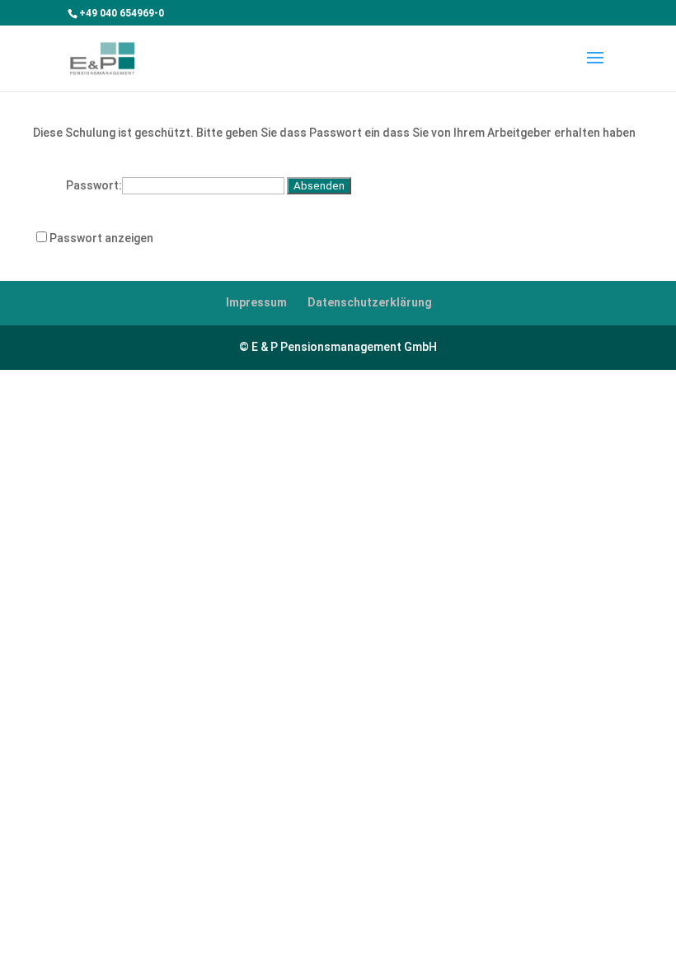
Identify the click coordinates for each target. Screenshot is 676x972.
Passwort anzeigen (101, 238)
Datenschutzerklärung (369, 302)
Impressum (256, 302)
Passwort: (94, 185)
